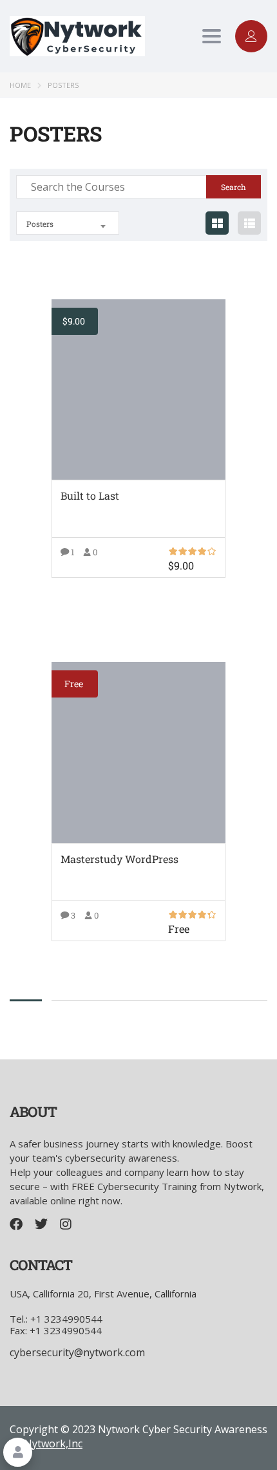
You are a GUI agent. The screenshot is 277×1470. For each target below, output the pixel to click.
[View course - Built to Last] (138, 389)
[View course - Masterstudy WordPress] (138, 752)
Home (20, 85)
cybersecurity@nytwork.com (77, 1352)
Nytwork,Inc (53, 1443)
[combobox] (67, 223)
